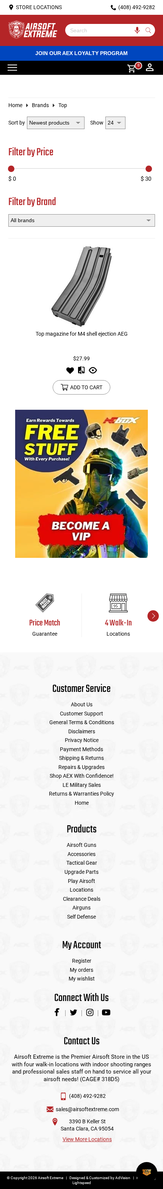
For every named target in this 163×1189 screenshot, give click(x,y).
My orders (81, 970)
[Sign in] (149, 68)
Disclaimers (81, 731)
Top (62, 105)
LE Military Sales (82, 785)
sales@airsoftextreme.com (87, 1109)
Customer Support (81, 714)
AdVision (122, 1178)
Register (81, 961)
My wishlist (82, 979)
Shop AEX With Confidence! (82, 776)
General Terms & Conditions (81, 722)
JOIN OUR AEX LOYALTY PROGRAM (81, 53)
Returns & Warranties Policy (81, 794)
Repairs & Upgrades (81, 767)
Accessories (81, 854)
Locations (81, 890)
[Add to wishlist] (70, 372)
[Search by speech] (137, 30)
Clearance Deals (81, 899)
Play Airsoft (81, 881)
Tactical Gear (81, 863)
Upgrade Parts (81, 872)
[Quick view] (93, 372)
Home (15, 105)
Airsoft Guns (81, 845)
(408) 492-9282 (87, 1096)
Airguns (81, 908)
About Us (81, 704)
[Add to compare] (81, 372)
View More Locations (87, 1139)
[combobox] (104, 30)
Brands (40, 105)
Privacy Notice (82, 740)
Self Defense (81, 917)
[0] (128, 68)
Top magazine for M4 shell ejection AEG (82, 334)
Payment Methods (81, 749)
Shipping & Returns (81, 758)
